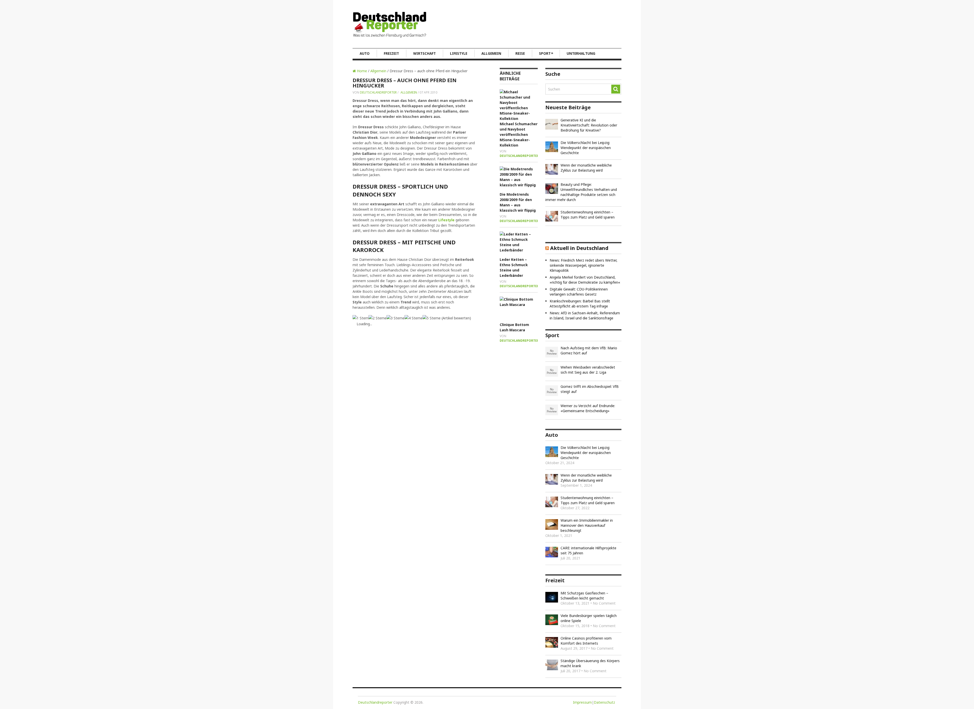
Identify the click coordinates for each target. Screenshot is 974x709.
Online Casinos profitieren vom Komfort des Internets (586, 641)
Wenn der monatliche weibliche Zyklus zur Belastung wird (586, 168)
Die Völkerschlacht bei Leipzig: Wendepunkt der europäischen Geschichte (586, 147)
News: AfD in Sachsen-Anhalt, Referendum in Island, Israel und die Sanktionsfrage (585, 315)
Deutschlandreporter (378, 92)
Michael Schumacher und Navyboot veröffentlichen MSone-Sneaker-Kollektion (518, 134)
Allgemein (491, 53)
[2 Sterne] (378, 318)
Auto (365, 53)
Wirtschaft (424, 53)
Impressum (582, 702)
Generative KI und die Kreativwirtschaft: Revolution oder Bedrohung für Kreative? (589, 125)
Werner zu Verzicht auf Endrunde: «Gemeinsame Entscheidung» (588, 408)
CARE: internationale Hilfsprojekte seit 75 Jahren (588, 550)
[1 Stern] (361, 318)
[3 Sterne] (396, 318)
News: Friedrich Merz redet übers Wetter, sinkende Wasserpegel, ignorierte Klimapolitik (583, 265)
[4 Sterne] (414, 318)
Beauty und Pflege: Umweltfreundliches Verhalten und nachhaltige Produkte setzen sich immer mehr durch (581, 192)
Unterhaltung (581, 53)
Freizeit (391, 53)
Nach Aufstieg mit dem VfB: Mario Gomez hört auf (589, 350)
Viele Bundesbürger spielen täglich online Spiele (589, 618)
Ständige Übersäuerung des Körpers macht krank (590, 663)
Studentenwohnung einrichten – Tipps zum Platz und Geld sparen (588, 215)
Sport (546, 53)
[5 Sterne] (432, 318)
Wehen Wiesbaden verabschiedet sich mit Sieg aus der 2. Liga (588, 370)
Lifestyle (458, 53)
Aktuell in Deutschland (579, 248)
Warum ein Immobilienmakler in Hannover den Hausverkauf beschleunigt (587, 525)
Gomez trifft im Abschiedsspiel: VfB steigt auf (590, 389)
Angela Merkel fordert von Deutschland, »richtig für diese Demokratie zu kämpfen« (585, 280)
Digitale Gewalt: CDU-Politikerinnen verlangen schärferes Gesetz (579, 292)
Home (361, 70)
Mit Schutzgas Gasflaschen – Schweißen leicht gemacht (584, 596)
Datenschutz (604, 702)
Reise (520, 53)
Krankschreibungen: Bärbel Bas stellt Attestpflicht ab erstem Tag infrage (580, 303)
